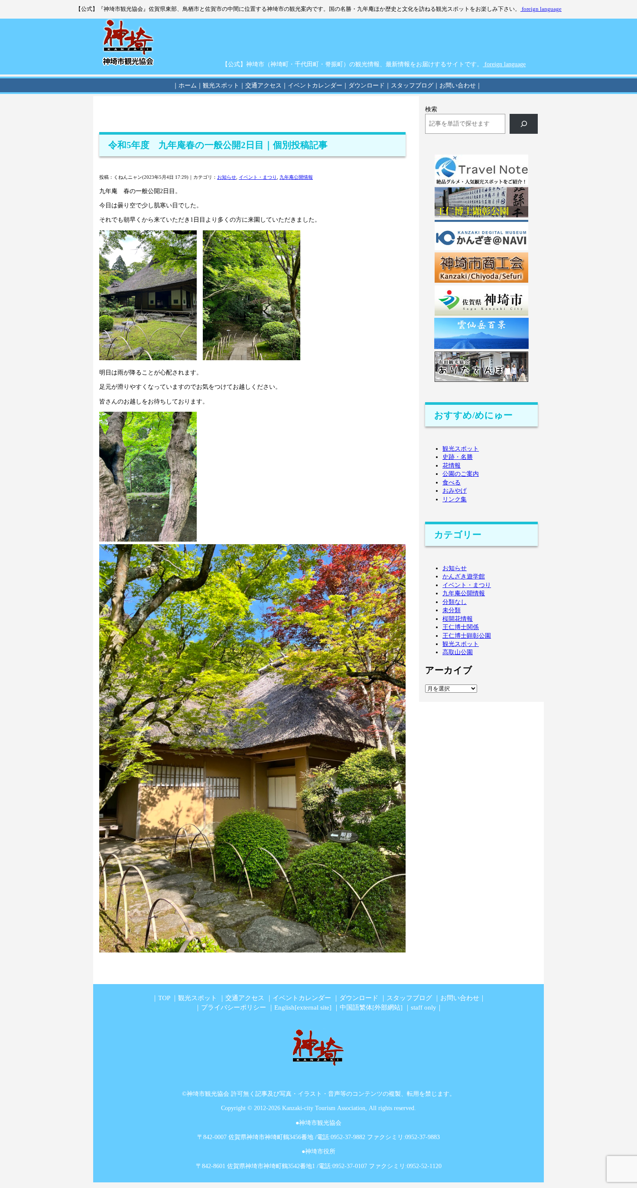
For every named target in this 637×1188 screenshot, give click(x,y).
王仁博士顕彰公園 (466, 636)
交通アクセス (244, 997)
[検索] (524, 124)
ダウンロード (358, 997)
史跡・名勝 (457, 457)
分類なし (454, 602)
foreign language (541, 9)
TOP (164, 997)
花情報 (451, 465)
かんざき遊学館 (463, 576)
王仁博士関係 (460, 627)
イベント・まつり (258, 177)
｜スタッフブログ (409, 85)
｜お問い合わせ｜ (457, 85)
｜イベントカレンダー (312, 85)
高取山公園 (457, 652)
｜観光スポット (218, 85)
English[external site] (303, 1007)
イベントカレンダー (302, 997)
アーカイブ (448, 670)
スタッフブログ (409, 997)
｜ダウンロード (363, 85)
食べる (451, 482)
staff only (423, 1007)
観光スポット (460, 449)
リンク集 (454, 499)
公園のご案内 (460, 474)
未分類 (451, 610)
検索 (431, 109)
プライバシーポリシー (233, 1007)
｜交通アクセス (260, 85)
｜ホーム (184, 85)
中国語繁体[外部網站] (371, 1007)
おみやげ (454, 490)
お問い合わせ (459, 997)
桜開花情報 (457, 619)
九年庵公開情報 (296, 177)
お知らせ (226, 177)
